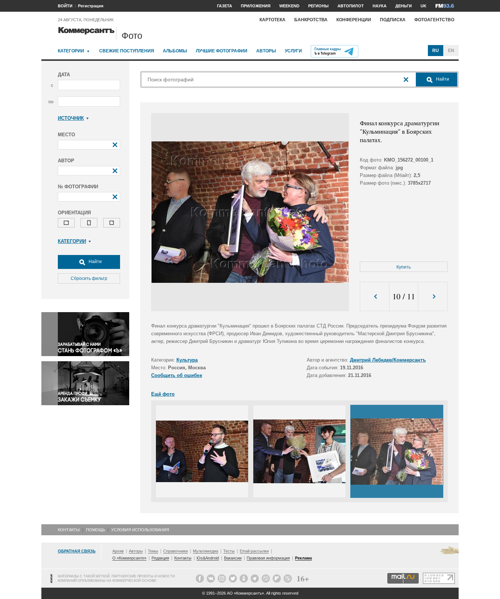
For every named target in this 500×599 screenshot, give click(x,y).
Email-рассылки (254, 551)
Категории (71, 50)
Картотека (273, 19)
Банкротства (311, 19)
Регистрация (90, 6)
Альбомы (175, 50)
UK (423, 6)
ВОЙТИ (65, 6)
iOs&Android (208, 558)
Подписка (393, 19)
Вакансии (233, 558)
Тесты (229, 551)
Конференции (353, 19)
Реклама (303, 558)
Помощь (95, 530)
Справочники (175, 551)
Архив (118, 551)
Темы (153, 551)
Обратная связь (77, 551)
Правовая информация (268, 558)
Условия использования (140, 530)
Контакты (69, 530)
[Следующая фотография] (432, 296)
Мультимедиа (205, 551)
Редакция (160, 558)
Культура (187, 360)
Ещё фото (163, 394)
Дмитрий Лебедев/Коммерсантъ (388, 360)
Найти (94, 261)
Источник (71, 118)
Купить (403, 267)
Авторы (266, 50)
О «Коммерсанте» (129, 558)
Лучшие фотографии (221, 50)
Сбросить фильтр (89, 278)
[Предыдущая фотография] (374, 296)
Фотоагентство (434, 19)
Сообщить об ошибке (176, 375)
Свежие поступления (126, 50)
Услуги (293, 50)
